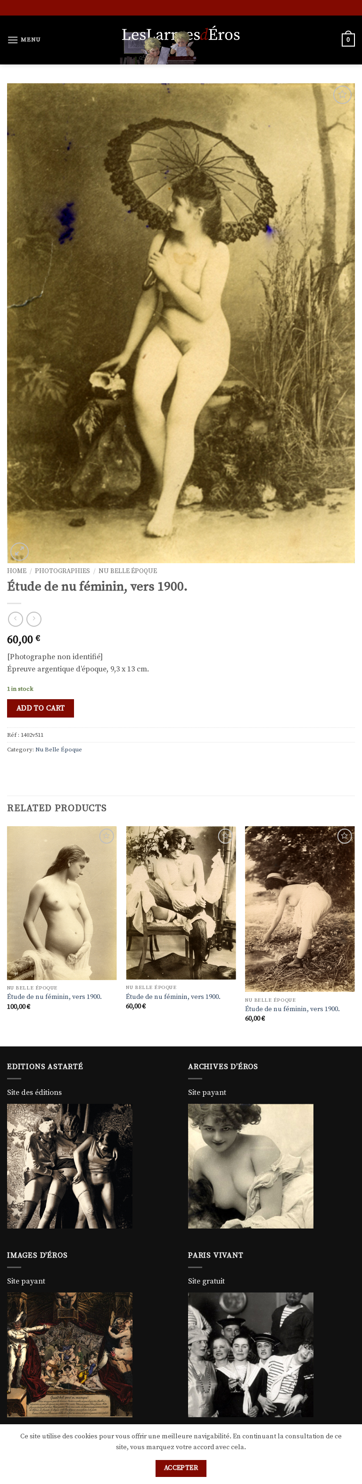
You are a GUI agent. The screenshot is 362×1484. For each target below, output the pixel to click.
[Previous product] (33, 619)
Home (16, 571)
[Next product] (15, 619)
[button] (24, 39)
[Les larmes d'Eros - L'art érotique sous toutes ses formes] (181, 40)
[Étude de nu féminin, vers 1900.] (62, 903)
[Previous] (7, 935)
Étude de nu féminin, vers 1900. (54, 997)
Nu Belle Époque (128, 571)
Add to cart (40, 708)
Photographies (62, 571)
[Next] (354, 935)
